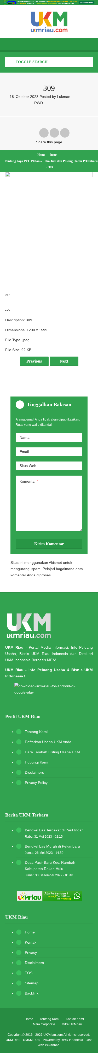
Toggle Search (31, 62)
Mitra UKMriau (72, 1024)
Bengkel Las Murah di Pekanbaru (52, 846)
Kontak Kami (75, 1019)
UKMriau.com (53, 1035)
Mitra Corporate (44, 1024)
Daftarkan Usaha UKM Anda (48, 742)
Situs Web (28, 466)
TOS (28, 973)
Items (53, 155)
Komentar (29, 481)
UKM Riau (13, 1040)
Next (64, 361)
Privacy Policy (36, 782)
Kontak (30, 942)
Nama (25, 437)
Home (41, 155)
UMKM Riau (31, 1040)
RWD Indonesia (72, 1040)
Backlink (31, 993)
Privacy (31, 952)
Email (24, 451)
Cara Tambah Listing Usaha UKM (52, 752)
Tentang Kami (36, 732)
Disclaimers (34, 772)
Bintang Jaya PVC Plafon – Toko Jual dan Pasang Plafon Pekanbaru (51, 161)
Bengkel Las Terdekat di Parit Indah (54, 830)
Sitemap (31, 983)
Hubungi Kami (36, 762)
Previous (34, 361)
